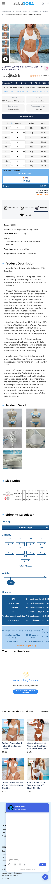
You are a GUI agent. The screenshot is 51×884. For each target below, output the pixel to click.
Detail (28, 215)
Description (13, 207)
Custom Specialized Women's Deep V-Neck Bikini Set (36, 785)
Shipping (43, 207)
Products (35, 11)
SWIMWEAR (6, 11)
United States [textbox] (24, 173)
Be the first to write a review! (25, 691)
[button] (46, 179)
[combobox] (25, 173)
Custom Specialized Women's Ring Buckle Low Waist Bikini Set (37, 746)
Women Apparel (21, 11)
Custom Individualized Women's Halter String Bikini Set (12, 785)
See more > (45, 711)
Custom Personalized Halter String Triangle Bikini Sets (12, 746)
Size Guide (29, 207)
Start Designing (25, 116)
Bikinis (45, 11)
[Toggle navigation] (3, 3)
